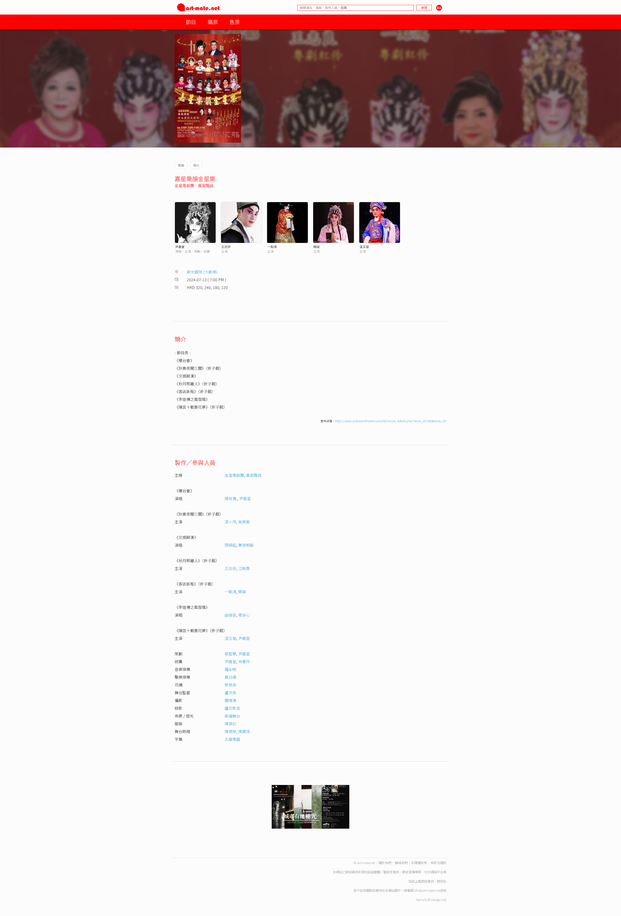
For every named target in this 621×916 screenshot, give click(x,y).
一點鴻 (272, 246)
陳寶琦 (244, 731)
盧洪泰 (230, 692)
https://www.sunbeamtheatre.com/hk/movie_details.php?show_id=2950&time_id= (390, 421)
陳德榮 (230, 731)
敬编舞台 (232, 716)
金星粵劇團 (184, 185)
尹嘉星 (180, 246)
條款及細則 (438, 862)
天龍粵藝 (232, 739)
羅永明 (230, 669)
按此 (443, 881)
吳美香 (244, 522)
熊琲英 (230, 685)
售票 (234, 21)
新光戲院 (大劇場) (202, 272)
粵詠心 (244, 615)
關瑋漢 (230, 700)
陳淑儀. (231, 498)
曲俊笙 (230, 615)
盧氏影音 (232, 708)
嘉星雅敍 (205, 185)
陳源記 (230, 723)
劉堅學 (230, 654)
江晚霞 (244, 568)
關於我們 (385, 862)
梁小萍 (230, 522)
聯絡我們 (401, 862)
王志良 (226, 246)
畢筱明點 (246, 545)
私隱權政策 (419, 862)
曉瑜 (316, 246)
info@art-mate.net (426, 890)
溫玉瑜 (364, 246)
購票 (213, 21)
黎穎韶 (230, 545)
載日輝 (230, 677)
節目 (191, 21)
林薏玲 (244, 661)
